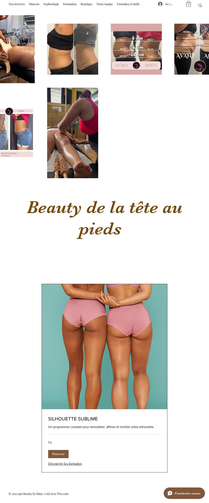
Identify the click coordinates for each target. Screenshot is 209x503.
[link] (104, 419)
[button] (188, 4)
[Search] (200, 5)
